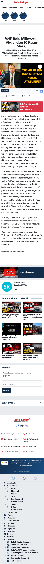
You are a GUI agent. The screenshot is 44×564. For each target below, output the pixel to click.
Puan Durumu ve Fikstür (12, 446)
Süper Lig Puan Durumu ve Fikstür (25, 553)
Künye (10, 534)
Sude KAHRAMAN (21, 285)
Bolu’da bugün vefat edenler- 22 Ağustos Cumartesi (10, 337)
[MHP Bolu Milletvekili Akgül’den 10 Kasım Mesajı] (22, 75)
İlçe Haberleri (17, 499)
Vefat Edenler (17, 502)
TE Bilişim (27, 471)
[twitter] (24, 478)
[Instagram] (26, 426)
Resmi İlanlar (16, 510)
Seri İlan (10, 523)
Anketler (11, 531)
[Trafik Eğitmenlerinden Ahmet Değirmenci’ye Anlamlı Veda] (11, 307)
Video (10, 515)
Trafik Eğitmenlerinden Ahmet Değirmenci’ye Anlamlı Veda (10, 316)
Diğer (13, 507)
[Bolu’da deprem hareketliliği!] (11, 349)
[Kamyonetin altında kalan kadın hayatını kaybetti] (32, 349)
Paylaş (6, 90)
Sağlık (21, 7)
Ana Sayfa (11, 483)
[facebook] (13, 478)
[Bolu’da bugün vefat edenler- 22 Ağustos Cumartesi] (11, 329)
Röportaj (11, 526)
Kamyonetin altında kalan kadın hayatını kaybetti (30, 357)
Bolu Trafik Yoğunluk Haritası (31, 440)
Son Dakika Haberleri (11, 452)
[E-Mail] (15, 289)
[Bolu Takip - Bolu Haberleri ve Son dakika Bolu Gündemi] (21, 2)
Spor (29, 7)
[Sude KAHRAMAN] (7, 287)
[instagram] (35, 478)
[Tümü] (41, 403)
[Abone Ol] (41, 91)
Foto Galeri (12, 512)
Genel (4, 7)
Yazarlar (11, 518)
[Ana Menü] (2, 2)
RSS (5, 463)
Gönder (6, 390)
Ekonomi (13, 7)
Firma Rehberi (13, 520)
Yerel (13, 504)
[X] (22, 426)
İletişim (10, 537)
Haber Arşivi (30, 452)
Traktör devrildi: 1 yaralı (32, 336)
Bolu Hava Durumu (32, 434)
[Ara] (41, 2)
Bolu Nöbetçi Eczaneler (12, 434)
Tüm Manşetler (30, 446)
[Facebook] (18, 426)
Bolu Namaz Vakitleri (11, 439)
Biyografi (11, 529)
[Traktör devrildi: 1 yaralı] (32, 329)
